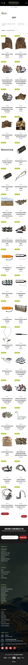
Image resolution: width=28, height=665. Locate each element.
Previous (5, 513)
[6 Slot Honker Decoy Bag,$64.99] (7, 441)
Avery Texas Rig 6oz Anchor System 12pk (7, 506)
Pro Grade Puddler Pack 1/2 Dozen (20, 213)
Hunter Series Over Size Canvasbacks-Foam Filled (21, 400)
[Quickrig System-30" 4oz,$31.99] (7, 360)
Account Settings (5, 625)
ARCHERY (3, 593)
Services (3, 557)
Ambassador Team (5, 553)
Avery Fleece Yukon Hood (21, 55)
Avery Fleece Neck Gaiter (7, 135)
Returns (3, 614)
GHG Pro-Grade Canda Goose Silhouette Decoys (7, 214)
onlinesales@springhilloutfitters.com (14, 641)
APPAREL (3, 599)
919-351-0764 (8, 636)
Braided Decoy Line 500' (21, 161)
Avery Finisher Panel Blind (21, 320)
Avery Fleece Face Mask (21, 108)
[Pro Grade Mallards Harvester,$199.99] (7, 415)
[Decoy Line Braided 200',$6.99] (7, 176)
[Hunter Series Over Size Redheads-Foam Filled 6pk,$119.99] (7, 69)
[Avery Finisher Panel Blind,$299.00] (21, 308)
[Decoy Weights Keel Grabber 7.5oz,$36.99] (21, 494)
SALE (2, 603)
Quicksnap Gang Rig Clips (21, 187)
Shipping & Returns (5, 559)
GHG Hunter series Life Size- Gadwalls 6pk (7, 241)
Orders (2, 612)
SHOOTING (3, 587)
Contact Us (3, 551)
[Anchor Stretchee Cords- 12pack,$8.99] (7, 150)
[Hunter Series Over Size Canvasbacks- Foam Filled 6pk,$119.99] (21, 69)
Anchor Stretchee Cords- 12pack (7, 161)
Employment (4, 549)
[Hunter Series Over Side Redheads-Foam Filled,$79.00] (7, 388)
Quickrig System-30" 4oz (7, 371)
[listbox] (12, 30)
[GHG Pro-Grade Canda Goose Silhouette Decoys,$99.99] (7, 202)
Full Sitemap (4, 578)
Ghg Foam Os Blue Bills (7, 294)
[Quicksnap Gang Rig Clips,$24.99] (21, 176)
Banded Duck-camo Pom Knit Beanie (21, 135)
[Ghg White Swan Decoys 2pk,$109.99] (21, 415)
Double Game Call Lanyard (7, 346)
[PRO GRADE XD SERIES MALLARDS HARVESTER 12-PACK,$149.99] (21, 441)
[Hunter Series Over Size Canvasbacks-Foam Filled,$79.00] (21, 388)
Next (23, 516)
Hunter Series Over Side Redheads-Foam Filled (7, 400)
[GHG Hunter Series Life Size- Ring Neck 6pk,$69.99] (21, 229)
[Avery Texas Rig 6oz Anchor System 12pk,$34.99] (7, 494)
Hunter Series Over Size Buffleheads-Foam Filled (20, 372)
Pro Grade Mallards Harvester (7, 427)
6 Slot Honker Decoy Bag (7, 452)
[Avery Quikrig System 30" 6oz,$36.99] (21, 469)
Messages (3, 616)
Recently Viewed (5, 623)
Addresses (3, 618)
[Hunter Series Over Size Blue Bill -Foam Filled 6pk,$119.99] (7, 97)
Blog (2, 570)
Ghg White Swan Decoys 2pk (21, 427)
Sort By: (3, 30)
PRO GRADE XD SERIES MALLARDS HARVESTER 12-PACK (21, 453)
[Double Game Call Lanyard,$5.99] (7, 334)
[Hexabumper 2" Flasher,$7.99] (21, 257)
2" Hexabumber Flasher (20, 294)
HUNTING (3, 597)
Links (2, 576)
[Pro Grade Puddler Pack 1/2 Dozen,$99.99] (21, 202)
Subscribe (23, 537)
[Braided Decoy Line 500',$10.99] (21, 150)
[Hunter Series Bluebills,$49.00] (7, 469)
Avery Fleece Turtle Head (7, 55)
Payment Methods (5, 620)
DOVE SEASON (4, 591)
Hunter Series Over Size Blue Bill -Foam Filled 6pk (7, 109)
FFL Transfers (4, 574)
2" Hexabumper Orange (7, 320)
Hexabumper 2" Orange (7, 268)
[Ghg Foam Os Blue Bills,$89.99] (7, 283)
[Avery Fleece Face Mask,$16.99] (21, 97)
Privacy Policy (4, 561)
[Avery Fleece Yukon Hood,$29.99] (21, 43)
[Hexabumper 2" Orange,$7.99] (7, 257)
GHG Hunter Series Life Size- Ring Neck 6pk (21, 241)
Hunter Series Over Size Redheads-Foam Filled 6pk (7, 81)
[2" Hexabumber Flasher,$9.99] (21, 283)
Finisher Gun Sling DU (21, 346)
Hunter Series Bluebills (7, 480)
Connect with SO (5, 555)
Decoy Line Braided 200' (7, 187)
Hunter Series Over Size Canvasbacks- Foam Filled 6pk (21, 81)
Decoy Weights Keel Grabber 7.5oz (21, 506)
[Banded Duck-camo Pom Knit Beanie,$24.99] (21, 124)
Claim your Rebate (5, 572)
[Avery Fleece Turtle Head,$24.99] (7, 43)
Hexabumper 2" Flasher (20, 268)
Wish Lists (3, 621)
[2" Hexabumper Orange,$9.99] (7, 308)
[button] (14, 24)
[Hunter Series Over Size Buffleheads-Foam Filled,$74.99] (21, 360)
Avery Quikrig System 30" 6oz (20, 480)
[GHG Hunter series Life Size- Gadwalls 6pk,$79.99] (7, 229)
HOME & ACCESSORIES (6, 589)
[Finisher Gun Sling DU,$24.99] (21, 334)
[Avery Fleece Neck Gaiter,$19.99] (7, 124)
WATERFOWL (4, 595)
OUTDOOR (3, 601)
